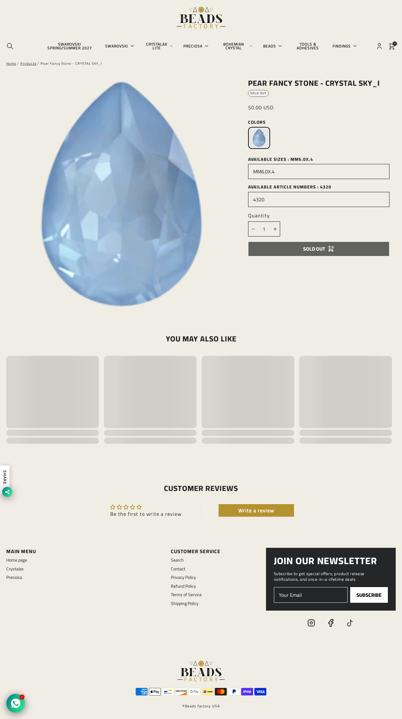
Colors (257, 122)
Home (11, 63)
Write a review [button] (256, 510)
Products (28, 63)
